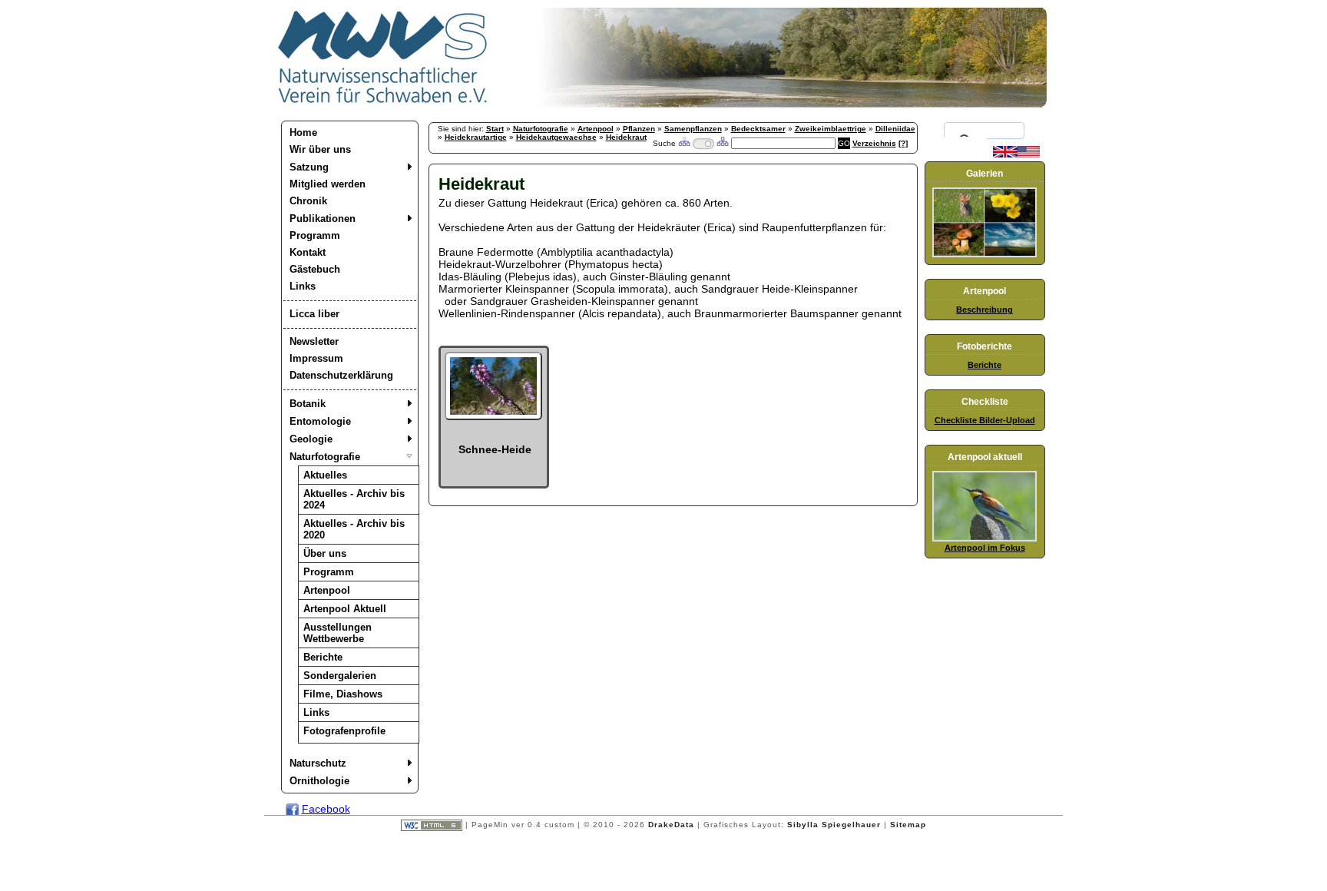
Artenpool (326, 590)
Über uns (324, 553)
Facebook (326, 809)
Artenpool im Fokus (985, 547)
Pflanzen (639, 128)
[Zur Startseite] (383, 104)
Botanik (308, 403)
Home (303, 132)
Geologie (311, 439)
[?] (903, 143)
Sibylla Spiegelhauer (834, 824)
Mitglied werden (328, 184)
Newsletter (314, 341)
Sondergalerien (339, 675)
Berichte (323, 657)
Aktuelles (325, 475)
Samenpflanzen (693, 128)
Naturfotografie (325, 456)
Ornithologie (319, 781)
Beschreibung (984, 309)
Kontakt (308, 252)
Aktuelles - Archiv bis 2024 (354, 499)
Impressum (316, 358)
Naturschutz (318, 763)
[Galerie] (984, 254)
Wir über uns (320, 149)
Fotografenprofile (344, 731)
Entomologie (320, 421)
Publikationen (323, 218)
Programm (315, 235)
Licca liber (314, 314)
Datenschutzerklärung (341, 375)
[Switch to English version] (1016, 154)
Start (495, 128)
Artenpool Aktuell (344, 608)
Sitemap (908, 824)
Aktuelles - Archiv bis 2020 (354, 529)
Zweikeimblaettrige (830, 128)
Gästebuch (315, 269)
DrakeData (671, 824)
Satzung (309, 167)
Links (303, 286)
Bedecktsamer (758, 128)
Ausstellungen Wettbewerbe (337, 632)
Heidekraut (626, 137)
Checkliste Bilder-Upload (985, 420)
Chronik (308, 201)
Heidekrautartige (476, 137)
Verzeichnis (874, 143)
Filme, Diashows (342, 694)
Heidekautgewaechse (556, 137)
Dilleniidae (895, 128)
